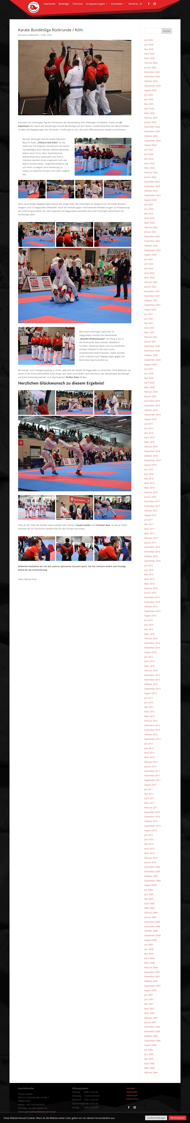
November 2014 (152, 647)
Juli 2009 (148, 889)
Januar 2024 (150, 177)
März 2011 (149, 803)
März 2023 (149, 222)
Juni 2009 (148, 894)
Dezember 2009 (152, 866)
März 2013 (149, 716)
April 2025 (149, 108)
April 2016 (149, 579)
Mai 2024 (148, 158)
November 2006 (152, 1031)
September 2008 (152, 935)
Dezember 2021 (152, 291)
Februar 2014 (150, 670)
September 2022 (152, 250)
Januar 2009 (150, 917)
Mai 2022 (148, 268)
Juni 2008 (148, 949)
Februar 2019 (150, 446)
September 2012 (152, 739)
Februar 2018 (150, 492)
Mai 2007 (148, 1004)
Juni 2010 (148, 839)
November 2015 (152, 602)
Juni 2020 (148, 373)
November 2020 (152, 350)
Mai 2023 (148, 213)
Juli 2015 (148, 620)
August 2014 (150, 652)
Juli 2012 (148, 743)
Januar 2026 (150, 67)
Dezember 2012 (152, 725)
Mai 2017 (148, 524)
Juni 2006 (148, 1054)
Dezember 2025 (152, 72)
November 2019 (152, 405)
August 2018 (150, 464)
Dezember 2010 (152, 812)
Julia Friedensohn (30, 35)
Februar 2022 (150, 282)
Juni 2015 (148, 624)
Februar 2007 (150, 1017)
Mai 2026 (148, 49)
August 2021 (150, 309)
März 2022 (149, 277)
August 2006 (150, 1045)
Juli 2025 (148, 94)
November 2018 (152, 451)
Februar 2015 (150, 638)
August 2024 (150, 145)
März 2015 (149, 634)
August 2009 (150, 885)
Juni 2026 (148, 44)
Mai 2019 (148, 433)
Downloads (131, 1092)
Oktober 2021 (151, 300)
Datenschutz (132, 1098)
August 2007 (150, 990)
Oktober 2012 (151, 734)
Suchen (166, 31)
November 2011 (152, 775)
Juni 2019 (148, 428)
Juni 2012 (148, 748)
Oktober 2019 (151, 410)
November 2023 (152, 186)
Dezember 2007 (152, 972)
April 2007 (149, 1008)
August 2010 (150, 830)
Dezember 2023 (152, 181)
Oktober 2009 (151, 876)
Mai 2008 (148, 953)
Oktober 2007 (151, 981)
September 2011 (152, 780)
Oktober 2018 (151, 455)
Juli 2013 (148, 697)
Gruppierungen (95, 4)
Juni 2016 (148, 569)
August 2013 (150, 693)
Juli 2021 (148, 314)
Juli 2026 (148, 40)
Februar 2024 (150, 172)
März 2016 (149, 583)
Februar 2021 (150, 337)
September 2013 (152, 688)
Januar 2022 (150, 286)
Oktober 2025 (151, 81)
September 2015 (152, 611)
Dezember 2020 (152, 346)
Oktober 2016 (151, 556)
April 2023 (149, 218)
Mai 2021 (148, 323)
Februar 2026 (150, 62)
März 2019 (149, 442)
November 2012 (152, 729)
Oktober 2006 (151, 1036)
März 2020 (149, 387)
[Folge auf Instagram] (154, 3)
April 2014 (149, 661)
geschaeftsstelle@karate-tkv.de (40, 1111)
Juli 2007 (148, 994)
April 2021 (149, 327)
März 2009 (149, 908)
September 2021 (152, 305)
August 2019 (150, 419)
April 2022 (149, 273)
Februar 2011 (150, 807)
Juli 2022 (148, 259)
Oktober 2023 (151, 190)
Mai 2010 (148, 844)
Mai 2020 (148, 378)
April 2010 (149, 848)
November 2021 (152, 295)
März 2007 (149, 1013)
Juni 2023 (148, 209)
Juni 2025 (148, 99)
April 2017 (149, 528)
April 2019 (149, 437)
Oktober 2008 (151, 930)
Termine (77, 4)
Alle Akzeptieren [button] (177, 1117)
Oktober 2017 (151, 510)
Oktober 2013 (151, 684)
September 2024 (152, 140)
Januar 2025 (150, 122)
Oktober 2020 (151, 355)
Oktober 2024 (151, 136)
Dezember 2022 (152, 236)
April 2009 (149, 903)
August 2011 (150, 784)
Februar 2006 (150, 1072)
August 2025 (150, 90)
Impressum (132, 1095)
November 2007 (152, 976)
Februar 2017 (150, 538)
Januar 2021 (150, 341)
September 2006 (152, 1040)
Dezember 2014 (152, 643)
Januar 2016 (150, 592)
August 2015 (150, 615)
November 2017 (152, 506)
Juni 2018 (148, 474)
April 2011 (149, 798)
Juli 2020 (148, 368)
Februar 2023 (150, 227)
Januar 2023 (150, 231)
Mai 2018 (148, 478)
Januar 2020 (150, 396)
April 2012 (149, 752)
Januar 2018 (150, 496)
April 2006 (149, 1063)
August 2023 (150, 199)
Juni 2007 (148, 999)
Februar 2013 (150, 720)
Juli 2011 (148, 789)
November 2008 (152, 926)
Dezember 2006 (152, 1026)
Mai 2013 (148, 707)
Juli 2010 (148, 835)
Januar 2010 (150, 862)
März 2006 (149, 1067)
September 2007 (152, 985)
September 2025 (152, 85)
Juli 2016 (148, 565)
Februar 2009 (150, 912)
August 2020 (150, 364)
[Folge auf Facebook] (148, 3)
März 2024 (149, 167)
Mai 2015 (148, 629)
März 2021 (149, 332)
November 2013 (152, 679)
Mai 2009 (148, 899)
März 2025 (149, 113)
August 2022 (150, 254)
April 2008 (149, 958)
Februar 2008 (150, 967)
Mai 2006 (148, 1058)
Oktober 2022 (151, 245)
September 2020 (152, 359)
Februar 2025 (150, 117)
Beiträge (64, 4)
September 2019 (152, 414)
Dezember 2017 (152, 501)
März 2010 (149, 853)
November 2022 (152, 241)
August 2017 (150, 515)
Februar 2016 (150, 588)
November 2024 (152, 131)
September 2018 (152, 460)
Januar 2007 (150, 1022)
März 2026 (149, 58)
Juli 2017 (148, 519)
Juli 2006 (148, 1049)
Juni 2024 (148, 154)
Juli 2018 (148, 469)
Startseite (49, 4)
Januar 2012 (150, 766)
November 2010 (152, 816)
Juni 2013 (148, 702)
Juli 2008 (148, 944)
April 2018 (149, 483)
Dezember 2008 (152, 921)
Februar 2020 (150, 391)
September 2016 (152, 560)
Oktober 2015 (151, 606)
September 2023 (152, 195)
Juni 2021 (148, 318)
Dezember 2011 (152, 771)
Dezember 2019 (152, 401)
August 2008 (150, 940)
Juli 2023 (148, 204)
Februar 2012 (150, 761)
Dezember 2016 (152, 547)
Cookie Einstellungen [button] (156, 1117)
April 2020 (149, 382)
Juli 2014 (148, 656)
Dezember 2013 (152, 675)
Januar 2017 (150, 542)
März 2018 (149, 487)
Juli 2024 (148, 149)
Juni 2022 (148, 263)
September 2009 (152, 880)
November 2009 (152, 871)
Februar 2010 (150, 857)
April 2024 (149, 163)
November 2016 (152, 551)
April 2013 (149, 711)
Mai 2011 (148, 793)
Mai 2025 (148, 104)
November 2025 (152, 76)
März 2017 (149, 533)
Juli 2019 (148, 423)
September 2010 (152, 825)
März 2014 (149, 665)
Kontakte (116, 4)
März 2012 (149, 757)
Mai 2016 (148, 574)
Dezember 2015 (152, 597)
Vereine (133, 4)
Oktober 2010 (151, 821)
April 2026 (149, 53)
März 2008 (149, 962)
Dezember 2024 (152, 126)
